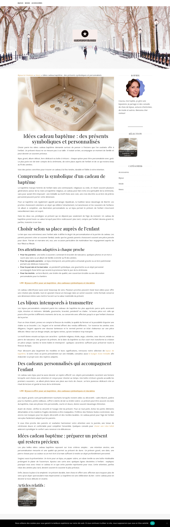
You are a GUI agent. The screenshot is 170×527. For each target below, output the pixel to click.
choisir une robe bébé (104, 426)
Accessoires (37, 3)
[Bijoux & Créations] (85, 35)
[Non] (167, 523)
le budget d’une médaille (99, 353)
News (38, 75)
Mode (27, 3)
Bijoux (20, 3)
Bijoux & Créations (26, 75)
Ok (152, 523)
